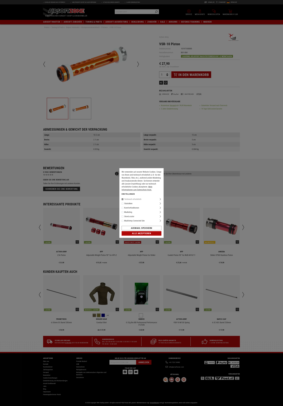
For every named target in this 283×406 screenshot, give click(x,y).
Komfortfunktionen (131, 207)
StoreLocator (129, 216)
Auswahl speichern (141, 228)
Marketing (128, 212)
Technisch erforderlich (132, 199)
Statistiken (128, 203)
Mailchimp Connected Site (134, 220)
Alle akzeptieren (141, 233)
